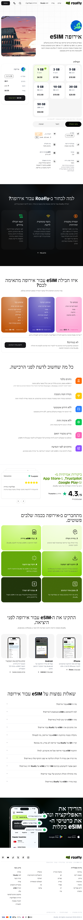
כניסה (5, 3)
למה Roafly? (44, 3)
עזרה (52, 3)
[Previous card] (23, 501)
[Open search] (20, 3)
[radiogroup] (57, 90)
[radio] (45, 68)
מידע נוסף (43, 252)
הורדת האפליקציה (31, 3)
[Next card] (18, 501)
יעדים (59, 3)
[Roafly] (74, 3)
